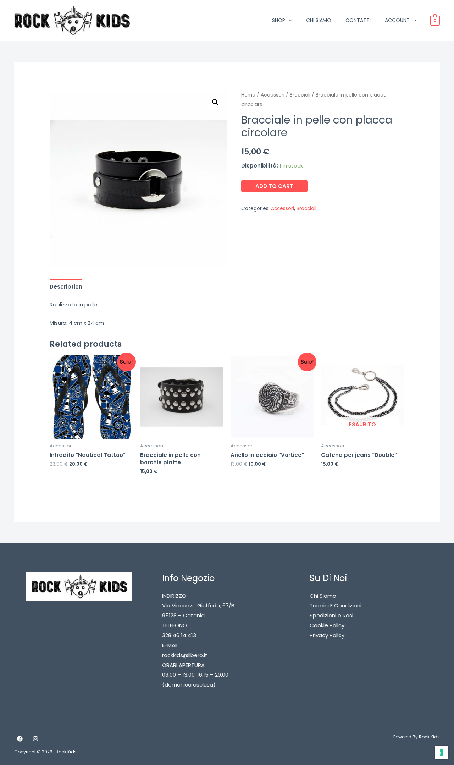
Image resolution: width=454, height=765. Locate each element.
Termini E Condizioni (335, 605)
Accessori (272, 95)
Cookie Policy (327, 625)
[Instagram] (35, 738)
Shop (278, 20)
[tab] (66, 286)
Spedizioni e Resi (331, 615)
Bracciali (300, 95)
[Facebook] (20, 738)
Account (397, 20)
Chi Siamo (318, 20)
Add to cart (274, 186)
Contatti (358, 20)
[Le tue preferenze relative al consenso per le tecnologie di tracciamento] (441, 752)
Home (248, 95)
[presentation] (288, 20)
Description (66, 286)
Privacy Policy (327, 635)
